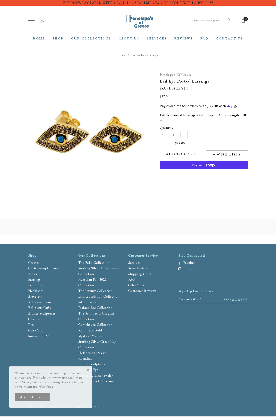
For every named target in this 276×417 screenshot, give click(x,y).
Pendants (35, 285)
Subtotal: (166, 143)
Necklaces (35, 291)
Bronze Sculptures (41, 313)
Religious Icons (39, 302)
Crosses (33, 262)
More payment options (204, 174)
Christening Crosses (43, 268)
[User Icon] (42, 20)
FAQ (131, 279)
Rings (32, 274)
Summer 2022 (38, 336)
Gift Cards (36, 330)
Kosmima (85, 358)
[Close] (88, 370)
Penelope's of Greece (176, 75)
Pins (31, 324)
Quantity (166, 128)
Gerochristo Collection (95, 324)
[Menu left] (31, 20)
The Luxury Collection (95, 291)
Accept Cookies (32, 397)
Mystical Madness (91, 336)
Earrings (34, 279)
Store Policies (138, 268)
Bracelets (35, 296)
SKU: (164, 88)
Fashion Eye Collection (95, 308)
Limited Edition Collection (99, 296)
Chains (33, 319)
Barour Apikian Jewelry (95, 375)
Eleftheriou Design (92, 353)
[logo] (138, 20)
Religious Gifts (39, 308)
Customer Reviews (142, 291)
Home (122, 55)
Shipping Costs (139, 274)
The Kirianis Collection (96, 381)
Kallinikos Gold (90, 330)
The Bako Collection (94, 262)
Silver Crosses (88, 302)
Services (134, 262)
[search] (228, 20)
